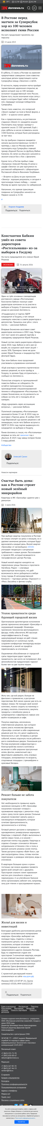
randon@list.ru (7, 1070)
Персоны (34, 1006)
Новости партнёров (19, 1010)
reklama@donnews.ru (10, 1058)
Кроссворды (6, 1008)
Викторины (18, 1008)
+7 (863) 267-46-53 (9, 1068)
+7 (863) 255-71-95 (9, 1053)
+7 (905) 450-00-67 (9, 1055)
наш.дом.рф (28, 976)
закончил (24, 435)
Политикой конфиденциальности (25, 1118)
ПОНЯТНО (21, 1122)
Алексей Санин (20, 456)
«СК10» (30, 547)
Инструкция (23, 1006)
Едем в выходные (8, 1006)
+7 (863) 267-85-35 (9, 1066)
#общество (6, 445)
